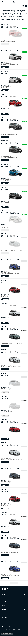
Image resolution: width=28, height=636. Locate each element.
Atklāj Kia (4, 605)
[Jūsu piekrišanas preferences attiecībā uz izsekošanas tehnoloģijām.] (7, 634)
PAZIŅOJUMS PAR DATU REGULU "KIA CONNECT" (11, 631)
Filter (26, 6)
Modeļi (3, 594)
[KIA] (14, 2)
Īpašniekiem (5, 601)
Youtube (6, 617)
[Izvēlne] (2, 2)
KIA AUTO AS (2, 626)
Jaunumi (4, 609)
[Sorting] (23, 6)
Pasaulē (24, 617)
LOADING (14, 582)
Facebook (2, 617)
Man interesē (5, 44)
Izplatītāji (4, 598)
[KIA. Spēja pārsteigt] (5, 589)
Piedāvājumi (7, 626)
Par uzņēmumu (5, 613)
